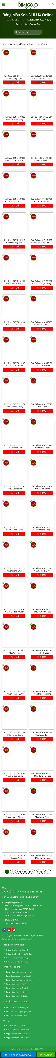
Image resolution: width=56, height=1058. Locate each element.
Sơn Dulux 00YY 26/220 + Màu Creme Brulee (14, 569)
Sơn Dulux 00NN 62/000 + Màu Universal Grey (14, 159)
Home (7, 20)
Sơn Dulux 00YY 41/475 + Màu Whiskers (14, 651)
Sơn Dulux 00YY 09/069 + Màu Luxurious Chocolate (41, 323)
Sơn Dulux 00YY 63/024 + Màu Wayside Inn (41, 733)
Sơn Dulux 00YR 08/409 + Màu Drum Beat (41, 200)
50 (33, 871)
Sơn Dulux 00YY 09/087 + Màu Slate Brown (14, 364)
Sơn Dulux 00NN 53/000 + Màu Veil (41, 118)
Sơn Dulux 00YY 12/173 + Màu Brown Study (14, 405)
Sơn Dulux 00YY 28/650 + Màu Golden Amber (14, 610)
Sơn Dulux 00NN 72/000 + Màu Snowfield (41, 159)
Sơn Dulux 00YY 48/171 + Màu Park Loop (41, 651)
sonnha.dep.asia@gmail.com (22, 915)
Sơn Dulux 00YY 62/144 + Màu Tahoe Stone (14, 733)
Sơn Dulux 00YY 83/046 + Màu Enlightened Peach (41, 856)
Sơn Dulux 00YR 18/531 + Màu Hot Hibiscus (14, 282)
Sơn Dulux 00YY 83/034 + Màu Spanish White (14, 856)
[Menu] (4, 4)
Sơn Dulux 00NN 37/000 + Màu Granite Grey (14, 118)
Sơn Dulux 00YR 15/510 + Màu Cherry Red (14, 241)
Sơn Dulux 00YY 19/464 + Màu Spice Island (41, 487)
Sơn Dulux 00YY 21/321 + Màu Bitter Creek (14, 528)
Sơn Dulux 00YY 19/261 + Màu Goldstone (14, 487)
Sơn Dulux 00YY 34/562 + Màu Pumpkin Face (41, 610)
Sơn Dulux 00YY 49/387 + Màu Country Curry (14, 692)
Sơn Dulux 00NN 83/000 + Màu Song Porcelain (14, 200)
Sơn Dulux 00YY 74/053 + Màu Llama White (14, 815)
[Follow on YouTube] (14, 930)
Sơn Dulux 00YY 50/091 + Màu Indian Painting (41, 692)
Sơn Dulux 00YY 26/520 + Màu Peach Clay (41, 569)
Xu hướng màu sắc (18, 20)
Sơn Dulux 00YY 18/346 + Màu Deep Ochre (41, 446)
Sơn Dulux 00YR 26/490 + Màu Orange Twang (41, 282)
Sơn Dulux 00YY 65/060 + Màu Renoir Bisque (41, 774)
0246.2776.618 (20, 923)
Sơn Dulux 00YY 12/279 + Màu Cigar (41, 405)
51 (38, 871)
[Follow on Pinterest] (9, 930)
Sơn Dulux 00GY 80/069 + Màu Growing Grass (41, 77)
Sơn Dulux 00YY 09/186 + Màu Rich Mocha (41, 364)
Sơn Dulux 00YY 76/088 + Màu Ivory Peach (41, 815)
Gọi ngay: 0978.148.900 (20, 1054)
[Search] (53, 4)
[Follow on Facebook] (4, 930)
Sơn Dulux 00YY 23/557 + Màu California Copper (41, 528)
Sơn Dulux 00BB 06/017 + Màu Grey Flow (14, 77)
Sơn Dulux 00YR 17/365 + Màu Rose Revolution (41, 241)
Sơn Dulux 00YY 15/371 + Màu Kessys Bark (14, 446)
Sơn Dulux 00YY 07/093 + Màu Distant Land (14, 323)
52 (43, 871)
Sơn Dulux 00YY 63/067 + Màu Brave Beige (14, 774)
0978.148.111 (28, 909)
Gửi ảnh (48, 1054)
